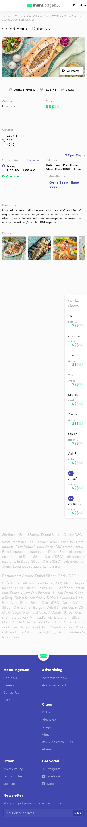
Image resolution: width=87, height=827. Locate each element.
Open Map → (76, 155)
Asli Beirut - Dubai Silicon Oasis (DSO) (74, 454)
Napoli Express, (63, 627)
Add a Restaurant (54, 685)
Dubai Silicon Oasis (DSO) (42, 16)
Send (77, 813)
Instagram (53, 769)
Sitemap (9, 784)
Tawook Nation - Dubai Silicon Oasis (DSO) (74, 355)
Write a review (24, 90)
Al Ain (46, 749)
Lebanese (8, 107)
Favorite (50, 90)
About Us (10, 678)
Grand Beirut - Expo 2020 (64, 185)
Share (70, 90)
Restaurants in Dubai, (19, 542)
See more (33, 160)
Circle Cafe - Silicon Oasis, (33, 622)
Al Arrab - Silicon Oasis (74, 336)
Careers (8, 685)
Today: (11, 166)
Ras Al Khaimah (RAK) (57, 742)
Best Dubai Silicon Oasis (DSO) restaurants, (49, 547)
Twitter (51, 784)
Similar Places (73, 303)
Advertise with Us (54, 678)
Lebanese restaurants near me (36, 566)
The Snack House (74, 316)
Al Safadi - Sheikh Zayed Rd (74, 479)
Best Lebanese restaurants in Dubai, (30, 551)
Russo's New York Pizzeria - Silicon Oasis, (42, 593)
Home (6, 16)
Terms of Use (12, 776)
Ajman (46, 734)
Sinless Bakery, (17, 617)
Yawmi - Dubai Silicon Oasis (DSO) (74, 375)
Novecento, (66, 598)
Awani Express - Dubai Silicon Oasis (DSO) (74, 414)
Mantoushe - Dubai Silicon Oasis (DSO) (74, 395)
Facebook (53, 776)
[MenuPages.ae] (43, 5)
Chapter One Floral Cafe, (27, 612)
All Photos (73, 71)
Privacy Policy (13, 769)
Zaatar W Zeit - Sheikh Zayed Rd (74, 504)
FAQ (6, 700)
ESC (67, 24)
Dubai (77, 5)
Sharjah (47, 727)
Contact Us (11, 692)
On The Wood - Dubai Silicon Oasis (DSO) (74, 434)
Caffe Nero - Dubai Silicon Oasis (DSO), (32, 583)
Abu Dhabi (50, 720)
